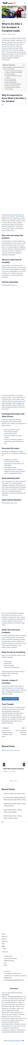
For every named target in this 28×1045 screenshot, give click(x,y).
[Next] (24, 764)
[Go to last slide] (4, 764)
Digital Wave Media (14, 1040)
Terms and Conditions (10, 958)
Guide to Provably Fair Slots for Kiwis (14, 793)
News (4, 948)
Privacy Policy (8, 956)
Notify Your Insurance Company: (13, 84)
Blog (5, 965)
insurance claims (18, 401)
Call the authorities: (10, 74)
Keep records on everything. (12, 85)
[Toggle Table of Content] (23, 65)
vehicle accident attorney (13, 690)
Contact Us (5, 951)
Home (3, 934)
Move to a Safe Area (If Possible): (14, 72)
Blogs (3, 21)
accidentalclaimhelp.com (15, 996)
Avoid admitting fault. (11, 80)
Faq (5, 963)
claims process (15, 471)
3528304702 (8, 978)
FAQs (3, 944)
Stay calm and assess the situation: (14, 70)
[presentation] (14, 757)
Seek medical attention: (11, 82)
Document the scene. (11, 79)
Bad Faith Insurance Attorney (13, 769)
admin (4, 34)
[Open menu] (25, 3)
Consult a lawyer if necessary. (14, 87)
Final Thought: (9, 89)
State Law (5, 941)
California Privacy (9, 960)
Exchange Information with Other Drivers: (14, 76)
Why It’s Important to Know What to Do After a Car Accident (13, 68)
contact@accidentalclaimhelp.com (14, 980)
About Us (4, 936)
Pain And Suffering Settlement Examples (20, 731)
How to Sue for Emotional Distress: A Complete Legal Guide (7, 732)
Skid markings (8, 463)
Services (4, 939)
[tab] (12, 780)
